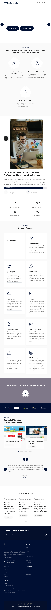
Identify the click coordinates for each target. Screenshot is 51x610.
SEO (27, 558)
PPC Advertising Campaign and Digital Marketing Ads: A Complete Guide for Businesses (9, 510)
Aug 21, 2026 (8, 502)
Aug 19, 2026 (23, 502)
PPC (27, 549)
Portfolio (27, 572)
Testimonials (28, 569)
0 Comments (7, 504)
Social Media (28, 560)
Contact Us (6, 576)
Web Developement (29, 554)
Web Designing (29, 551)
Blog (5, 574)
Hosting (5, 572)
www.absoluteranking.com (25, 606)
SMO (27, 547)
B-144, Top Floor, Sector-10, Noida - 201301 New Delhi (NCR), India (15, 591)
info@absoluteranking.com (10, 588)
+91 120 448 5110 (9, 585)
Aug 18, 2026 (38, 502)
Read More (13, 28)
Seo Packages (27, 28)
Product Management (8, 569)
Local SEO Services (29, 562)
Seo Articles (28, 574)
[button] (48, 24)
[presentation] (5, 469)
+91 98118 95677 (11, 562)
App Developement (29, 556)
